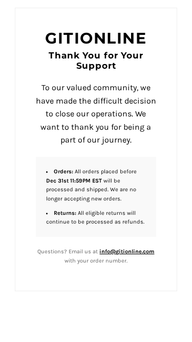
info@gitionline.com (126, 251)
